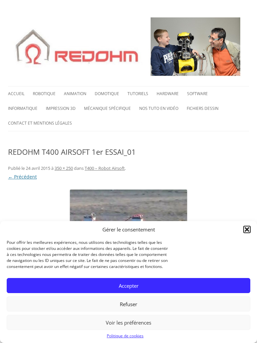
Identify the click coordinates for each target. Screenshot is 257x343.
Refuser (128, 304)
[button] (247, 229)
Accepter (129, 285)
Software (197, 93)
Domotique (107, 93)
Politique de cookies (125, 336)
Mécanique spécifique (107, 108)
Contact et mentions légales (40, 123)
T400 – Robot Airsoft (105, 168)
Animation (75, 93)
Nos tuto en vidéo (158, 108)
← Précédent (22, 177)
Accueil (16, 93)
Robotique (44, 93)
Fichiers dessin (203, 108)
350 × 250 (64, 168)
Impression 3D (61, 108)
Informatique (22, 108)
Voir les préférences (128, 322)
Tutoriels (137, 93)
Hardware (168, 93)
